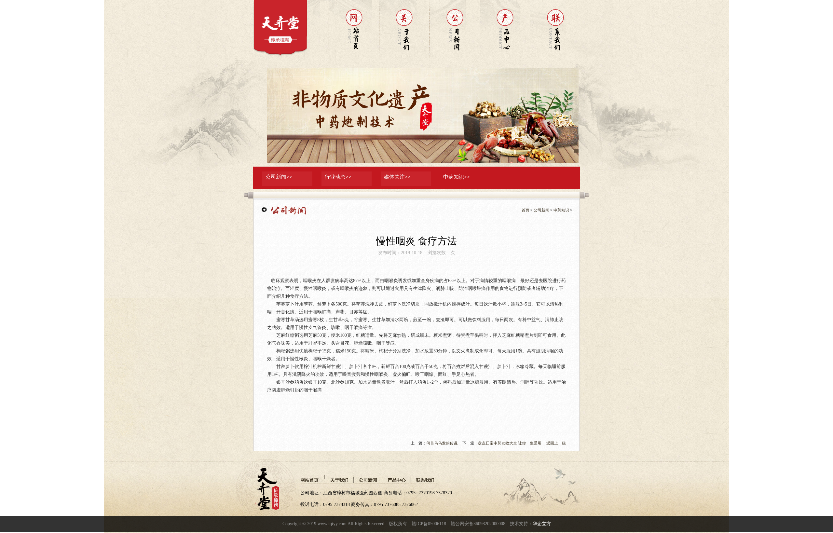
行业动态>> (338, 177)
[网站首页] (280, 54)
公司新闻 (541, 210)
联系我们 (425, 480)
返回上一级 (556, 443)
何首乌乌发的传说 (441, 443)
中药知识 (561, 210)
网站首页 (309, 480)
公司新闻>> (279, 177)
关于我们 (339, 480)
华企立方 (542, 523)
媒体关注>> (397, 177)
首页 (525, 210)
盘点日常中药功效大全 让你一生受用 (509, 443)
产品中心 (397, 480)
